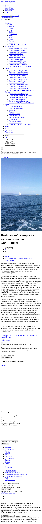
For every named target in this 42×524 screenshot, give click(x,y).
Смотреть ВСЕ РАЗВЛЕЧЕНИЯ (20, 66)
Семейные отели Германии (18, 74)
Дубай (11, 32)
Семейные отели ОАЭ (16, 83)
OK (2, 157)
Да (2, 365)
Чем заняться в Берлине (17, 50)
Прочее (8, 337)
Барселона (12, 26)
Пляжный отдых (14, 115)
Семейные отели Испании (18, 79)
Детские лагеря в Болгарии (18, 94)
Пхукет (11, 41)
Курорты (8, 23)
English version (10, 480)
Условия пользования (12, 472)
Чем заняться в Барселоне (18, 48)
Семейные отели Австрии (18, 70)
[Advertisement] (21, 387)
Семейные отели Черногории (19, 88)
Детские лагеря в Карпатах (18, 101)
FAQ (6, 478)
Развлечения (9, 46)
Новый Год (13, 119)
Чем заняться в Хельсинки (18, 65)
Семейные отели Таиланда (18, 85)
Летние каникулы (15, 121)
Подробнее (7, 157)
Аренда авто (9, 9)
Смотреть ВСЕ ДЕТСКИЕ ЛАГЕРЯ (21, 103)
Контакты (8, 10)
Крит (11, 37)
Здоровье (12, 110)
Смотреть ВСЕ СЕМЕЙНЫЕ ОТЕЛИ (22, 90)
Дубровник (13, 34)
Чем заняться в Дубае (16, 55)
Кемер (11, 35)
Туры (7, 5)
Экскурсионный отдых (17, 117)
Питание (12, 112)
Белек (11, 28)
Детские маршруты (15, 106)
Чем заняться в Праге (16, 59)
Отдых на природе (19, 335)
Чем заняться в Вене (16, 54)
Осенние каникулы (15, 123)
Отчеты (7, 464)
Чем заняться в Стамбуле (17, 63)
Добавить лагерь (10, 471)
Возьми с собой (14, 114)
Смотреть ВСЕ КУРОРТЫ (18, 45)
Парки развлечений (16, 108)
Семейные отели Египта (17, 77)
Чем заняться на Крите (17, 57)
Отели (7, 68)
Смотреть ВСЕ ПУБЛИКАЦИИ (20, 125)
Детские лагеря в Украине (18, 97)
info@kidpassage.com (8, 2)
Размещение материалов (13, 476)
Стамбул (12, 43)
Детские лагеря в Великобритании (21, 95)
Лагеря (7, 92)
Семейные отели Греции (17, 75)
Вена (10, 30)
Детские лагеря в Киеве (17, 99)
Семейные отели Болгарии (18, 72)
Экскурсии (9, 7)
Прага (11, 39)
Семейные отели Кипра (17, 81)
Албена (11, 25)
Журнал (7, 105)
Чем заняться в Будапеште (18, 52)
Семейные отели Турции (17, 86)
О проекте (8, 467)
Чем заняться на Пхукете (17, 61)
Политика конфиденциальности (16, 474)
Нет (4, 365)
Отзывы (7, 460)
